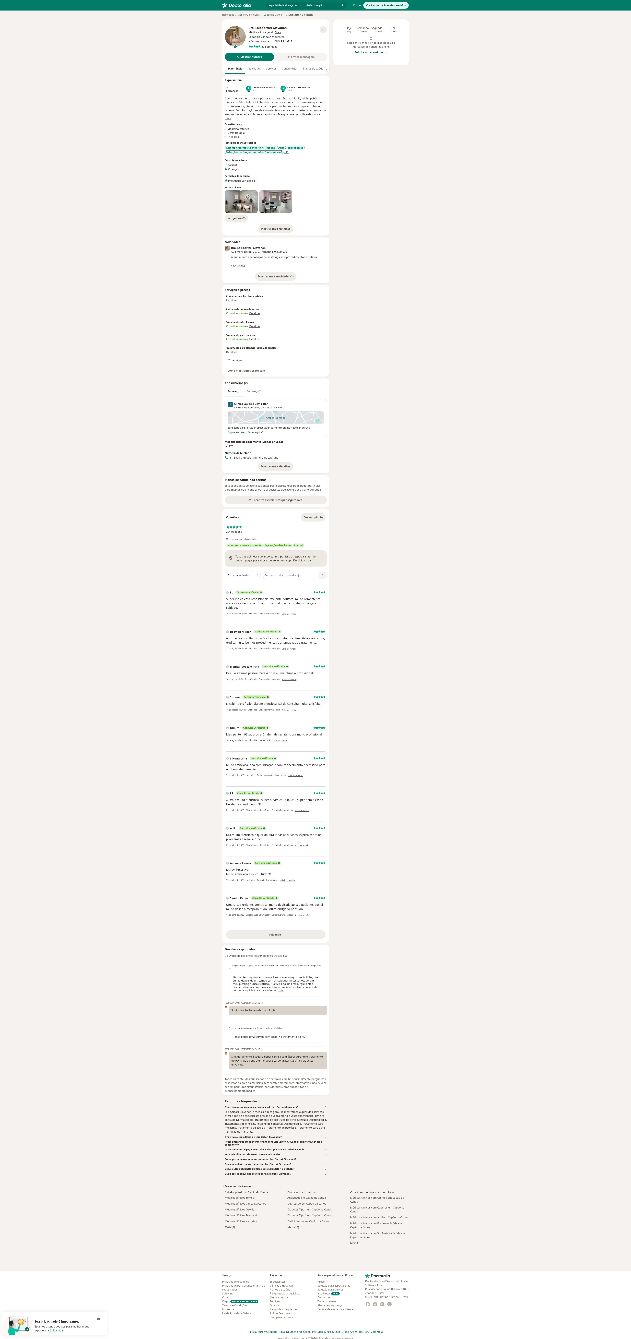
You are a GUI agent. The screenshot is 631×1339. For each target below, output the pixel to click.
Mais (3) (355, 1243)
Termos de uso (326, 1301)
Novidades (254, 68)
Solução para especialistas (333, 1285)
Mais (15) (293, 1227)
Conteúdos (324, 1297)
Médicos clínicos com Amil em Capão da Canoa (379, 1217)
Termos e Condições (234, 1305)
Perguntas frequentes (283, 1309)
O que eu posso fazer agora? (245, 432)
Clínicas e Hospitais (282, 1285)
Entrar (357, 5)
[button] (249, 57)
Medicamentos (279, 1297)
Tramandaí (266, 407)
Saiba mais (56, 1330)
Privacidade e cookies (235, 1281)
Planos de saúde (313, 68)
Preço (321, 1281)
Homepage (228, 14)
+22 (286, 152)
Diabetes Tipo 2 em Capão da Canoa (309, 1215)
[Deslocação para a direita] (326, 69)
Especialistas (278, 1281)
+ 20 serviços (234, 360)
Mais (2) (230, 1227)
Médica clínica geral (260, 32)
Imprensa (228, 1309)
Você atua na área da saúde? (384, 5)
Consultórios (290, 68)
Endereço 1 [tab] (234, 391)
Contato (227, 1297)
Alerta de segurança (329, 1305)
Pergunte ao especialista (285, 1293)
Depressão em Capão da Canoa (306, 1203)
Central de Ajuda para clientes (336, 1309)
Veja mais (282, 935)
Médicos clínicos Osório (239, 1209)
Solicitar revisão (289, 614)
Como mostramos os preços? (246, 370)
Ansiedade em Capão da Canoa (306, 1197)
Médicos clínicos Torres (239, 1197)
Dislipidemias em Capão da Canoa (308, 1221)
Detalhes (231, 300)
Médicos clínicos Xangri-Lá (241, 1221)
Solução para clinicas (330, 1289)
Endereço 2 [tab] (254, 391)
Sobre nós (228, 1293)
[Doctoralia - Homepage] (242, 5)
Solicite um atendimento (371, 52)
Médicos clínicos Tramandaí (242, 1215)
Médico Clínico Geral (249, 14)
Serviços (271, 68)
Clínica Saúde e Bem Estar (251, 404)
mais (228, 118)
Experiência (235, 68)
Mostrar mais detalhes (277, 229)
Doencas (275, 1305)
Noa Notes (327, 1293)
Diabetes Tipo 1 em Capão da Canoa (309, 1209)
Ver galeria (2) (236, 218)
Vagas (239, 1301)
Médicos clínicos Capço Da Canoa (245, 1203)
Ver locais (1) (249, 181)
